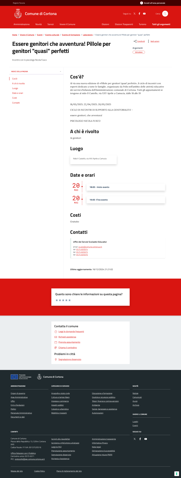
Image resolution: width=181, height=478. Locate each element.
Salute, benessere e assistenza (104, 409)
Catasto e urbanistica (60, 409)
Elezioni (105, 24)
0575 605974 (82, 249)
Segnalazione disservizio (61, 454)
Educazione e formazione (102, 393)
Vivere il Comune (27, 34)
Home (14, 34)
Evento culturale (52, 34)
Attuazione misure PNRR (102, 454)
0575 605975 (82, 252)
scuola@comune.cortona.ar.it (90, 247)
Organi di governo (18, 393)
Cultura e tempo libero (60, 397)
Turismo (142, 24)
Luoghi (135, 421)
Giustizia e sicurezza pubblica (103, 397)
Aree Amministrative (19, 397)
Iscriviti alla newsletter (60, 438)
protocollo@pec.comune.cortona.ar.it (30, 459)
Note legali (96, 446)
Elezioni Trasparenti (124, 24)
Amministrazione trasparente (104, 438)
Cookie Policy (39, 471)
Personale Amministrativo (21, 412)
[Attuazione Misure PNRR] (22, 377)
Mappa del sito (17, 471)
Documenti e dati (18, 416)
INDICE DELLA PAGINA (19, 71)
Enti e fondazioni (17, 405)
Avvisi (135, 401)
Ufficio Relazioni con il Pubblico (23, 453)
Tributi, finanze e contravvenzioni (105, 401)
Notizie (135, 393)
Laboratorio (88, 34)
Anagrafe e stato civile (60, 393)
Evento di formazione (71, 34)
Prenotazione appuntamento (63, 450)
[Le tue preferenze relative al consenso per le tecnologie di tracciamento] (176, 473)
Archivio (136, 405)
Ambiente (96, 405)
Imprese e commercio (60, 401)
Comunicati (137, 397)
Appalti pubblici (57, 405)
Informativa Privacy (100, 442)
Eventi (39, 34)
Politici (13, 409)
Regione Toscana (19, 3)
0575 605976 (82, 254)
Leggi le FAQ (56, 446)
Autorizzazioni (97, 412)
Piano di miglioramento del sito (69, 471)
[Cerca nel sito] (165, 14)
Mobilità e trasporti (59, 412)
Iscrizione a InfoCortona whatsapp (65, 442)
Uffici (13, 401)
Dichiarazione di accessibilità (103, 450)
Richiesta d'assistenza (60, 458)
